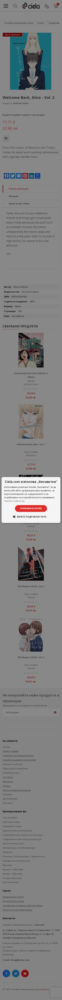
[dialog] (31, 500)
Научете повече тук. (14, 500)
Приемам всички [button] (31, 508)
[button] (31, 516)
